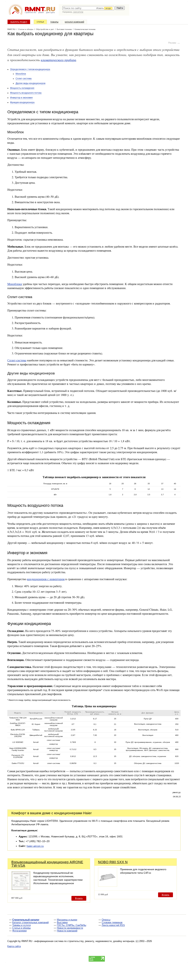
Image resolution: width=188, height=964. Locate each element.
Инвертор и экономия (21, 97)
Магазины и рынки (67, 919)
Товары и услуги (21, 925)
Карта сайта (14, 946)
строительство (30, 12)
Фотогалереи (19, 930)
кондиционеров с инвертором (46, 579)
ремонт (41, 12)
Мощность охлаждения (22, 88)
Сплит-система (24, 78)
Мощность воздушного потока (25, 93)
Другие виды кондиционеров (30, 83)
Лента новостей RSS (113, 925)
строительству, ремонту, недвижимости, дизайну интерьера (100, 941)
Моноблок (21, 74)
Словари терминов (112, 922)
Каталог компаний (74, 22)
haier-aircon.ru (35, 846)
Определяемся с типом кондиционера (30, 69)
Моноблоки (14, 284)
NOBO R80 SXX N (113, 862)
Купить (79, 898)
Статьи (40, 22)
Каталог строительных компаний (30, 922)
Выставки (62, 922)
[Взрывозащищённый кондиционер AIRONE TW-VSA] (21, 889)
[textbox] (88, 8)
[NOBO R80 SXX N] (107, 885)
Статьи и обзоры (21, 928)
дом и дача (50, 12)
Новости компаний (67, 930)
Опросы (106, 919)
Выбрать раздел (18, 22)
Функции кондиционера (22, 102)
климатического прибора (58, 59)
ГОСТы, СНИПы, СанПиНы (71, 925)
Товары (54, 22)
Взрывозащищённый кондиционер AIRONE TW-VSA (47, 863)
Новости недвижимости (70, 928)
